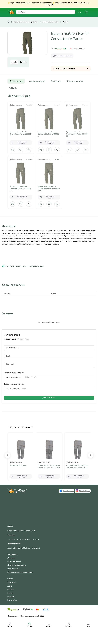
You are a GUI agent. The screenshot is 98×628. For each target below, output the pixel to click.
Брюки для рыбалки (50, 22)
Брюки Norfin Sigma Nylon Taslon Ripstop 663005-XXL (49, 466)
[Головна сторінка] (8, 22)
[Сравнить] (12, 149)
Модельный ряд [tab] (36, 81)
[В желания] (20, 149)
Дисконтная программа (16, 565)
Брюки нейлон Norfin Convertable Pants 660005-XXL (20, 188)
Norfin (65, 22)
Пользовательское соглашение (19, 572)
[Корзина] (86, 12)
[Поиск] (19, 12)
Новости (10, 589)
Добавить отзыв (15, 105)
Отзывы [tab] (13, 87)
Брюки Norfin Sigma (17, 465)
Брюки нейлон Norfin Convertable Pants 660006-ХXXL (49, 188)
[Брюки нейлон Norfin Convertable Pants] (27, 43)
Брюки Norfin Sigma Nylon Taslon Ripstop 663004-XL (77, 466)
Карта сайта (12, 600)
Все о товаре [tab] (16, 81)
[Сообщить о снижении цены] (28, 149)
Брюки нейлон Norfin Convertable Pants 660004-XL (77, 134)
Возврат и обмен (14, 561)
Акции (9, 586)
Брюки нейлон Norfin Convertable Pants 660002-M (20, 134)
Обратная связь (13, 568)
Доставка (11, 558)
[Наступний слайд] (90, 455)
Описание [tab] (56, 81)
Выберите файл (12, 377)
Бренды (10, 596)
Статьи (10, 593)
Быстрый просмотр (20, 122)
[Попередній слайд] (7, 455)
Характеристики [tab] (74, 81)
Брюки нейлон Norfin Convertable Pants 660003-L (49, 134)
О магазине (11, 582)
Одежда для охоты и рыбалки (26, 22)
